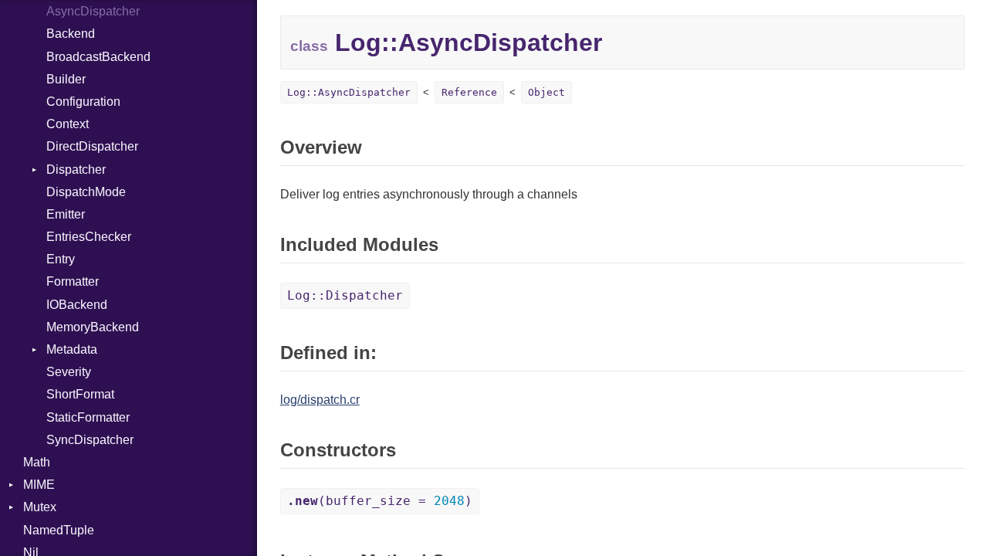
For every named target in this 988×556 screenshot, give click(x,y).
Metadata (71, 349)
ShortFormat (80, 394)
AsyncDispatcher (93, 11)
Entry (60, 259)
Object (546, 92)
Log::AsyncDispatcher (349, 92)
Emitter (65, 214)
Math (36, 462)
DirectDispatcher (92, 146)
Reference (469, 92)
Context (67, 124)
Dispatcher (76, 169)
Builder (66, 79)
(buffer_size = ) (379, 500)
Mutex (39, 507)
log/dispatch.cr (320, 399)
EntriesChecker (88, 236)
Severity (68, 371)
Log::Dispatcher (345, 295)
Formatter (72, 281)
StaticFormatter (88, 417)
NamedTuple (58, 530)
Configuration (83, 101)
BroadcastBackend (98, 56)
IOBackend (76, 304)
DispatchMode (86, 191)
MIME (39, 484)
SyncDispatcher (90, 439)
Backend (70, 33)
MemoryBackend (92, 327)
